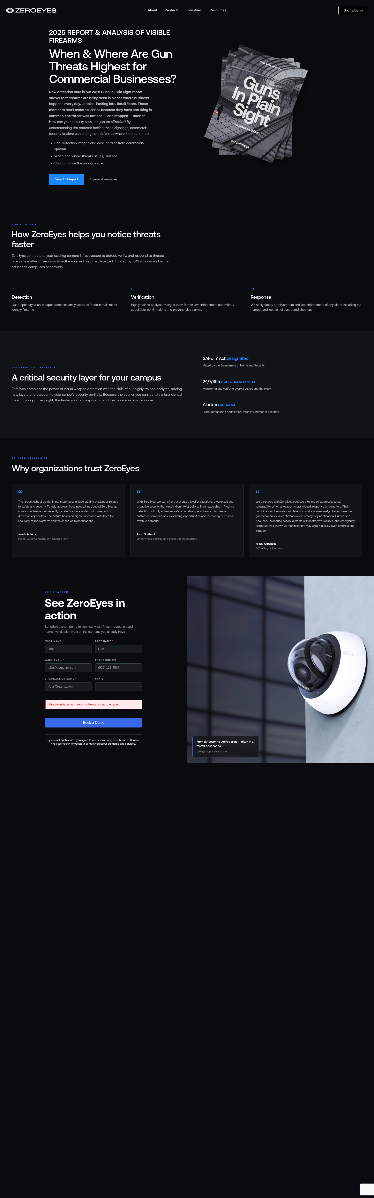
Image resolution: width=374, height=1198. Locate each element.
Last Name (104, 641)
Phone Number (107, 660)
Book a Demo (353, 10)
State (100, 679)
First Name (54, 641)
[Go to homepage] (31, 10)
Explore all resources (103, 179)
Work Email (55, 660)
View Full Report (66, 179)
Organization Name (61, 679)
